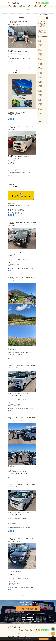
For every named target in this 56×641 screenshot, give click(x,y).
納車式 (40, 6)
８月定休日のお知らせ (42, 26)
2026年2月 (40, 44)
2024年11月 (40, 62)
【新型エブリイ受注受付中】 (43, 32)
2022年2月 (40, 104)
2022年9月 (40, 95)
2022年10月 (40, 94)
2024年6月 (40, 68)
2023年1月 (40, 90)
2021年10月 (40, 109)
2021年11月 (40, 108)
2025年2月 (40, 58)
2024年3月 (40, 72)
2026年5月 (40, 40)
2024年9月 (40, 64)
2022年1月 (40, 105)
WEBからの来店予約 (26, 609)
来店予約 (39, 3)
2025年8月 (40, 50)
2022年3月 (40, 103)
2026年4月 (40, 41)
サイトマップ (26, 633)
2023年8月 (40, 81)
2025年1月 (40, 59)
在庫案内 (14, 6)
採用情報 (45, 6)
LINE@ (42, 3)
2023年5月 (40, 85)
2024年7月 (40, 67)
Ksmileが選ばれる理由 (22, 6)
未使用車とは (29, 6)
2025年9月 (40, 49)
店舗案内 (35, 6)
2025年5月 (40, 54)
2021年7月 (40, 113)
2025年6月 (40, 53)
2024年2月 (40, 73)
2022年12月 (40, 91)
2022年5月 (40, 100)
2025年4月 (40, 55)
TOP (8, 633)
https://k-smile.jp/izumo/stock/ (12, 168)
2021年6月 (40, 114)
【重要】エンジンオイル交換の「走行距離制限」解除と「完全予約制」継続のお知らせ (43, 24)
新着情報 (18, 24)
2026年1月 (40, 45)
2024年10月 (40, 63)
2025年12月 (40, 46)
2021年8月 (40, 112)
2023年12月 (40, 76)
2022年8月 (40, 96)
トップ (10, 6)
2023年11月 (40, 77)
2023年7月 (40, 82)
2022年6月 (40, 99)
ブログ (43, 14)
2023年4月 (40, 86)
